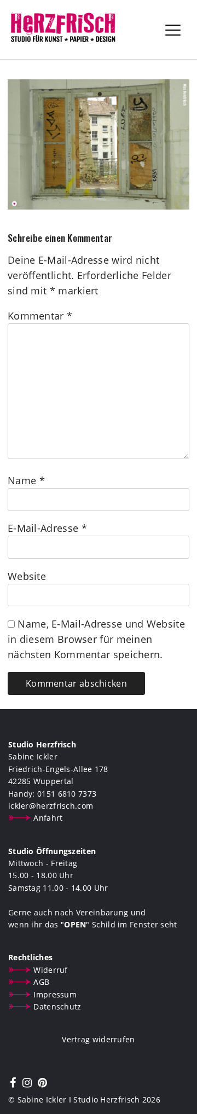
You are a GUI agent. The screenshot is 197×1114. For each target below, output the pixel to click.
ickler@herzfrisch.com (50, 805)
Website (27, 576)
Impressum (55, 994)
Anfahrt (47, 818)
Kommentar (40, 315)
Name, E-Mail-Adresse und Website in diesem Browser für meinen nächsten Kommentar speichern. (96, 639)
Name (26, 480)
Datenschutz (57, 1006)
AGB (41, 982)
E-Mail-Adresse (47, 528)
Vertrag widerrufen (98, 1039)
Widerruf (50, 970)
